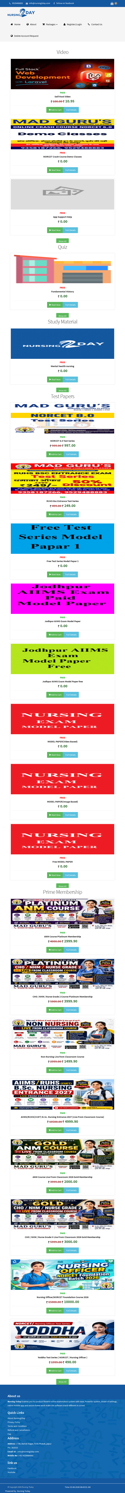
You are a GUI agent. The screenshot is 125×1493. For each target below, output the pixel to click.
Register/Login (74, 24)
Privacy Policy (14, 1422)
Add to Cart (56, 109)
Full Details (71, 109)
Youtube (11, 1472)
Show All (62, 241)
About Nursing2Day (16, 1418)
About (33, 24)
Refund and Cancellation (19, 1430)
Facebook (12, 1468)
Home (17, 24)
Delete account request (26, 35)
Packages (51, 24)
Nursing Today (23, 1491)
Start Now (56, 170)
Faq (9, 1434)
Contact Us (96, 24)
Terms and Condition (17, 1426)
